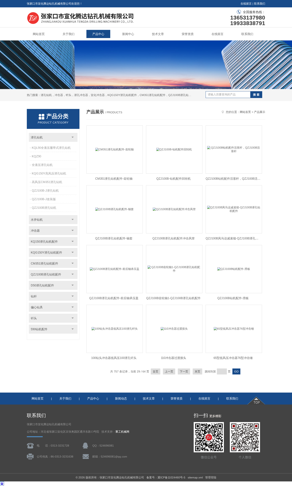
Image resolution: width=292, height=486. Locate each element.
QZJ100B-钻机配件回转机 (173, 178)
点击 (72, 137)
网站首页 (39, 34)
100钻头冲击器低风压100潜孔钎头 (113, 358)
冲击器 (35, 230)
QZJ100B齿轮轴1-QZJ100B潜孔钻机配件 (173, 298)
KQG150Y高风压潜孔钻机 (49, 173)
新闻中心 (128, 34)
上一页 (169, 371)
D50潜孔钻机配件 (42, 285)
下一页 (184, 371)
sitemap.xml (195, 477)
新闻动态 (121, 398)
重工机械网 (122, 431)
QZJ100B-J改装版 (44, 199)
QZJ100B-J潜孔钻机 (45, 190)
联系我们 (259, 3)
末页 (197, 371)
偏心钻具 (37, 307)
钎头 (34, 318)
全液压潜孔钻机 (42, 165)
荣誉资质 (188, 34)
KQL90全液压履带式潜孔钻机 (51, 147)
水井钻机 (37, 219)
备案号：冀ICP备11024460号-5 (165, 477)
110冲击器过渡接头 (173, 358)
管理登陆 (210, 477)
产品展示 (259, 112)
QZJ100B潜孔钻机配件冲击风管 (173, 238)
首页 (155, 371)
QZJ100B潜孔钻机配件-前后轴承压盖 (113, 298)
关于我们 (68, 34)
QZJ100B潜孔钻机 (44, 207)
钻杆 (34, 296)
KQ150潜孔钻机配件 (44, 241)
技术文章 (158, 34)
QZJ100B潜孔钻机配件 (46, 274)
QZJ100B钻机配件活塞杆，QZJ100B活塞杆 (233, 178)
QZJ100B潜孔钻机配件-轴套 (113, 238)
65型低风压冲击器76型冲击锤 (233, 358)
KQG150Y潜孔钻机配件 (46, 252)
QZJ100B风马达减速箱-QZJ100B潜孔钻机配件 (233, 238)
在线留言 (246, 3)
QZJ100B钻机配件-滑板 (233, 298)
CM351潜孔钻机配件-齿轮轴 (113, 178)
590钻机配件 (39, 329)
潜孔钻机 (37, 137)
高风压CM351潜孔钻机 (47, 182)
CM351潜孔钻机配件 (44, 263)
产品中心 (98, 34)
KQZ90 (36, 156)
